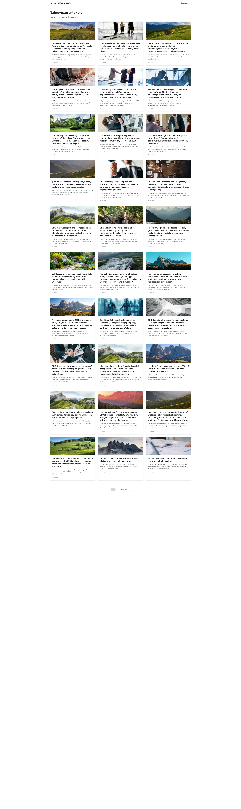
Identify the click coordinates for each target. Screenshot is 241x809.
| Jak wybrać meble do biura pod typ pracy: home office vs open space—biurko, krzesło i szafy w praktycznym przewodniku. (72, 184)
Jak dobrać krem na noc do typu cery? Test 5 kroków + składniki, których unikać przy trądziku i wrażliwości (168, 369)
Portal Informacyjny (60, 3)
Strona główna (186, 3)
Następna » (124, 489)
